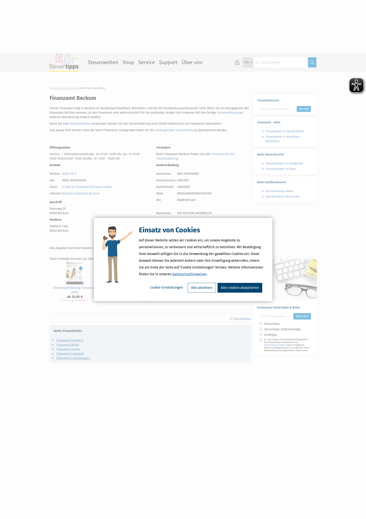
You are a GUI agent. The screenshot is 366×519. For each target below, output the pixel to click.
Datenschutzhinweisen (189, 274)
